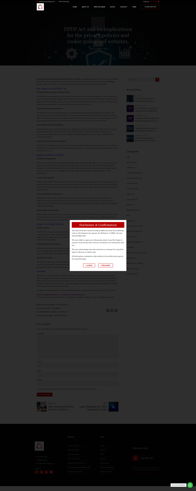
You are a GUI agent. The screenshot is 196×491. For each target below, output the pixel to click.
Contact (123, 7)
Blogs (112, 7)
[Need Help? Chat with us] (190, 485)
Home (75, 7)
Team (134, 7)
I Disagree (105, 265)
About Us (85, 7)
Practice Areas (99, 7)
